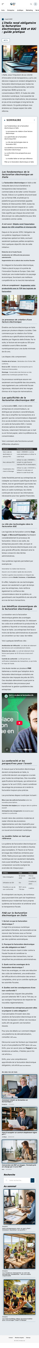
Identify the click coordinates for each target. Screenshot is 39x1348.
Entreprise (4, 1104)
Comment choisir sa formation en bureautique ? (15, 1101)
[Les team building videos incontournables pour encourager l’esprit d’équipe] (19, 1297)
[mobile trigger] (3, 4)
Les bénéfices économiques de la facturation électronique (15, 149)
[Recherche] (31, 4)
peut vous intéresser (25, 1065)
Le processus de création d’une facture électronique (19, 132)
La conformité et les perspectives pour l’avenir (17, 154)
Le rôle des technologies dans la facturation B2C (17, 143)
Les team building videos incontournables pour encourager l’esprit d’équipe (17, 1319)
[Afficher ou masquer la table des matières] (28, 120)
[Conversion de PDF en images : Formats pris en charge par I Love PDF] (19, 1151)
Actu (6, 40)
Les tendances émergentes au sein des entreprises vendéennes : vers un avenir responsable (16, 1274)
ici (11, 1054)
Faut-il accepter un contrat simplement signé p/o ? (19, 1133)
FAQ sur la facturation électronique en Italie (19, 162)
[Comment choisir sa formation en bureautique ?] (19, 1086)
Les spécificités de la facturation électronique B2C (15, 138)
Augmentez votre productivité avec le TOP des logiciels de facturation (19, 288)
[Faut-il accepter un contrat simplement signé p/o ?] (19, 1119)
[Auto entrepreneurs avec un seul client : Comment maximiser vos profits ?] (19, 1206)
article (14, 1037)
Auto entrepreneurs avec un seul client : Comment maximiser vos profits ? (16, 1229)
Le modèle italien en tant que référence (19, 158)
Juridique (4, 1137)
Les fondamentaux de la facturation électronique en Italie (16, 127)
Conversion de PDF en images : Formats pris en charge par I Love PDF (19, 1166)
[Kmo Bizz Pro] (13, 4)
